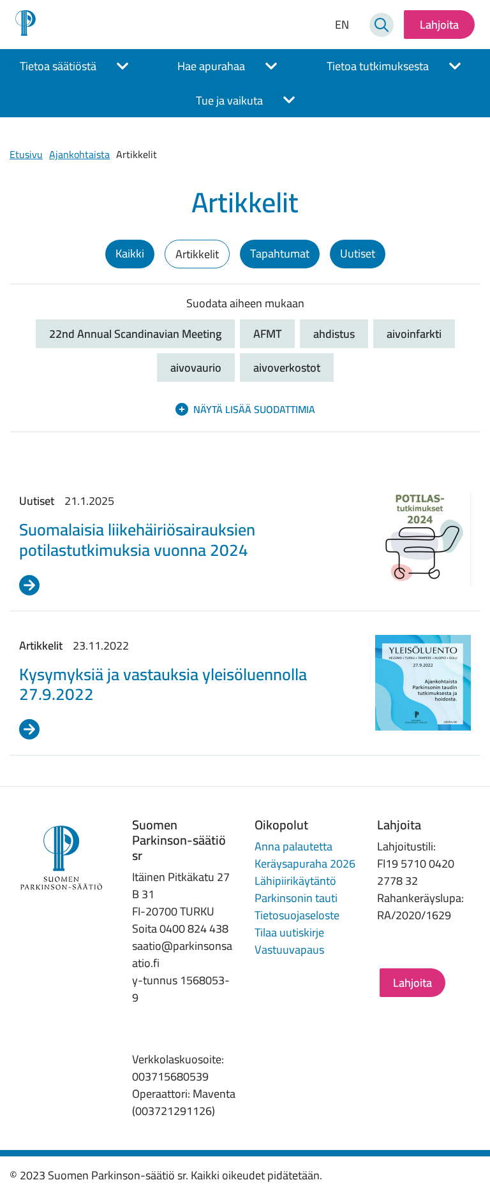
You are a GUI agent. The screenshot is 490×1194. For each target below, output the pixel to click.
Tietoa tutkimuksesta (378, 65)
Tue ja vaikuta (229, 100)
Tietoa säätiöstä (58, 65)
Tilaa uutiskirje (289, 932)
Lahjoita (439, 24)
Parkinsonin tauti (296, 897)
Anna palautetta (293, 846)
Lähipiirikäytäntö (295, 880)
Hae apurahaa (211, 65)
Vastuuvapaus (289, 949)
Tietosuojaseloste (297, 915)
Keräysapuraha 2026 (305, 863)
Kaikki (129, 253)
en (342, 25)
